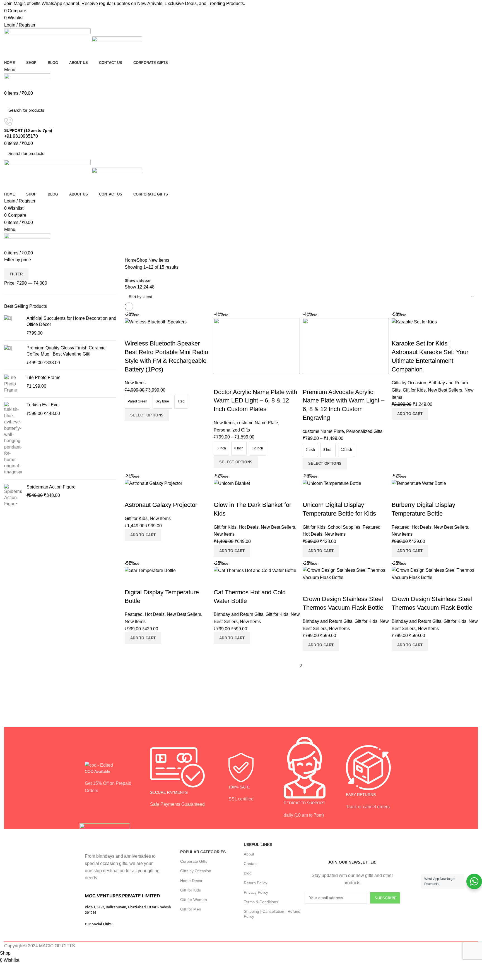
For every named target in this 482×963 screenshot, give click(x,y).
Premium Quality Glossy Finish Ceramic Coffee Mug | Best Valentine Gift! (65, 350)
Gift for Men (190, 909)
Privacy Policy (256, 892)
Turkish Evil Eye (42, 404)
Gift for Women (193, 899)
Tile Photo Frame (43, 377)
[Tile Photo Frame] (13, 384)
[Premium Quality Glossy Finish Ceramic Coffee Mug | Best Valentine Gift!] (13, 355)
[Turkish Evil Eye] (13, 438)
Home (131, 260)
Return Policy (255, 883)
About (249, 854)
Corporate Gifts (193, 861)
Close (134, 315)
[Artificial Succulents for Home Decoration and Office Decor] (13, 325)
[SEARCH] (470, 110)
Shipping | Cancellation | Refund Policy (272, 914)
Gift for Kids (190, 890)
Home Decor (191, 880)
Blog (248, 873)
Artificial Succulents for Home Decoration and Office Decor (71, 321)
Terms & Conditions (261, 902)
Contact (250, 863)
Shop (142, 260)
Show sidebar (138, 280)
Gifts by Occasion (195, 871)
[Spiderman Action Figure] (13, 495)
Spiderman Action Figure (51, 487)
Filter (16, 274)
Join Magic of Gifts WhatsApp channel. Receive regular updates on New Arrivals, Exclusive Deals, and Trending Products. (124, 3)
